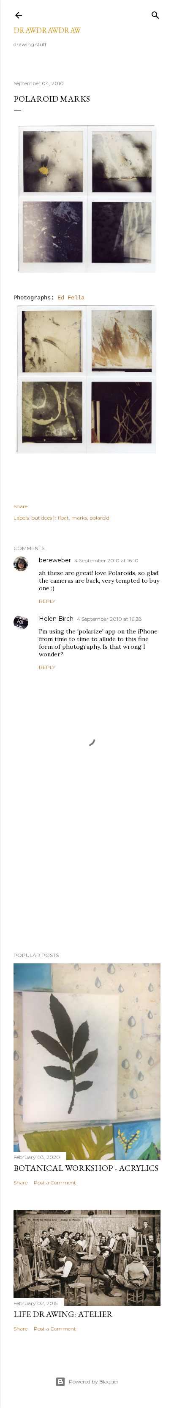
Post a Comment (55, 1182)
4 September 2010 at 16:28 (109, 619)
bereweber (55, 560)
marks (79, 518)
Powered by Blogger (94, 1381)
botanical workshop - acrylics (86, 1167)
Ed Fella (70, 297)
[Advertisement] (87, 871)
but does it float (50, 518)
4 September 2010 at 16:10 (106, 560)
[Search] (155, 13)
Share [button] (20, 506)
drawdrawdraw (47, 30)
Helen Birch (56, 618)
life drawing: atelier (63, 1313)
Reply (47, 601)
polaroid (99, 518)
